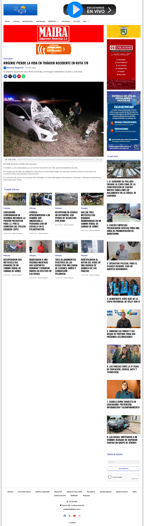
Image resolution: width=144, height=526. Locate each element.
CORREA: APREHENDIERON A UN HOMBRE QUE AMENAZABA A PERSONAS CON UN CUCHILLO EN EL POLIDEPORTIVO (39, 221)
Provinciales (28, 21)
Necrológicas (91, 491)
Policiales (66, 21)
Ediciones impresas (105, 491)
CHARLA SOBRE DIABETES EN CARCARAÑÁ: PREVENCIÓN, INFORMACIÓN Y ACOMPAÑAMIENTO (123, 404)
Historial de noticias (24, 491)
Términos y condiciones (42, 491)
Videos (134, 491)
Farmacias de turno (60, 495)
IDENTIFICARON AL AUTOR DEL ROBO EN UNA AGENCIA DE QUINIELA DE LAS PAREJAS (90, 265)
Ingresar (87, 495)
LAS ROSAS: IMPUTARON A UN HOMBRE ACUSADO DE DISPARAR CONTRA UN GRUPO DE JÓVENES (122, 439)
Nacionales (40, 21)
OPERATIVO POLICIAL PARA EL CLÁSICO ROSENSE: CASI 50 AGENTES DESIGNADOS (122, 266)
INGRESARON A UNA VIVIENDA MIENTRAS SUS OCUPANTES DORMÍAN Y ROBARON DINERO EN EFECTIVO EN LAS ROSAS (40, 266)
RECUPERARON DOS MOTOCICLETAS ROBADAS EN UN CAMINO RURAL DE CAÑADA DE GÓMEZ (12, 265)
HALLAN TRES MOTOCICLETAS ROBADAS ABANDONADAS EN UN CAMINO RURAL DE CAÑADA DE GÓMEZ (91, 219)
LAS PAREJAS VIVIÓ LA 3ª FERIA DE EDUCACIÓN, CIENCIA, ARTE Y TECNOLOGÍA (123, 369)
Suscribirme (124, 469)
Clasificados (74, 495)
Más (84, 21)
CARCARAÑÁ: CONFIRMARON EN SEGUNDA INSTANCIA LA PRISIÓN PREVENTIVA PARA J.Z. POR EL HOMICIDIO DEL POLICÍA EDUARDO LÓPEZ (14, 221)
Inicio (7, 21)
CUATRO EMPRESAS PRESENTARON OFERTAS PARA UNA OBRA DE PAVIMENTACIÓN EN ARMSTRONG (123, 229)
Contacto (10, 491)
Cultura (76, 21)
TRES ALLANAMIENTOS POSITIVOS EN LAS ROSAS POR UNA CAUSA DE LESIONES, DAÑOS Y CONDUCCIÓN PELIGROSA (66, 266)
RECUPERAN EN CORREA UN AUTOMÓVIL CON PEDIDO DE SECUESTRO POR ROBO (66, 216)
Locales (16, 21)
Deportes (52, 21)
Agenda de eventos (122, 491)
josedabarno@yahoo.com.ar (72, 509)
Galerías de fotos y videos (74, 491)
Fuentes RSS (58, 491)
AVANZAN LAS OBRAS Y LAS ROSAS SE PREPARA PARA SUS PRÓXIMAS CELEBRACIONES (121, 333)
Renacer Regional (15, 68)
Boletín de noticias (115, 454)
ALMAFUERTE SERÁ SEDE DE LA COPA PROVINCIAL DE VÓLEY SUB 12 (123, 300)
